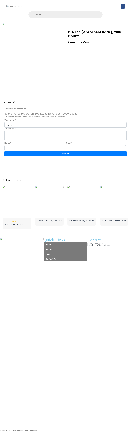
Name (7, 143)
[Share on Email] (86, 52)
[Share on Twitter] (75, 52)
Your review (10, 129)
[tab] (10, 102)
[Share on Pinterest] (81, 52)
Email (69, 143)
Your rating (10, 120)
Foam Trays (84, 42)
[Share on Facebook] (70, 52)
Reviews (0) (9, 102)
